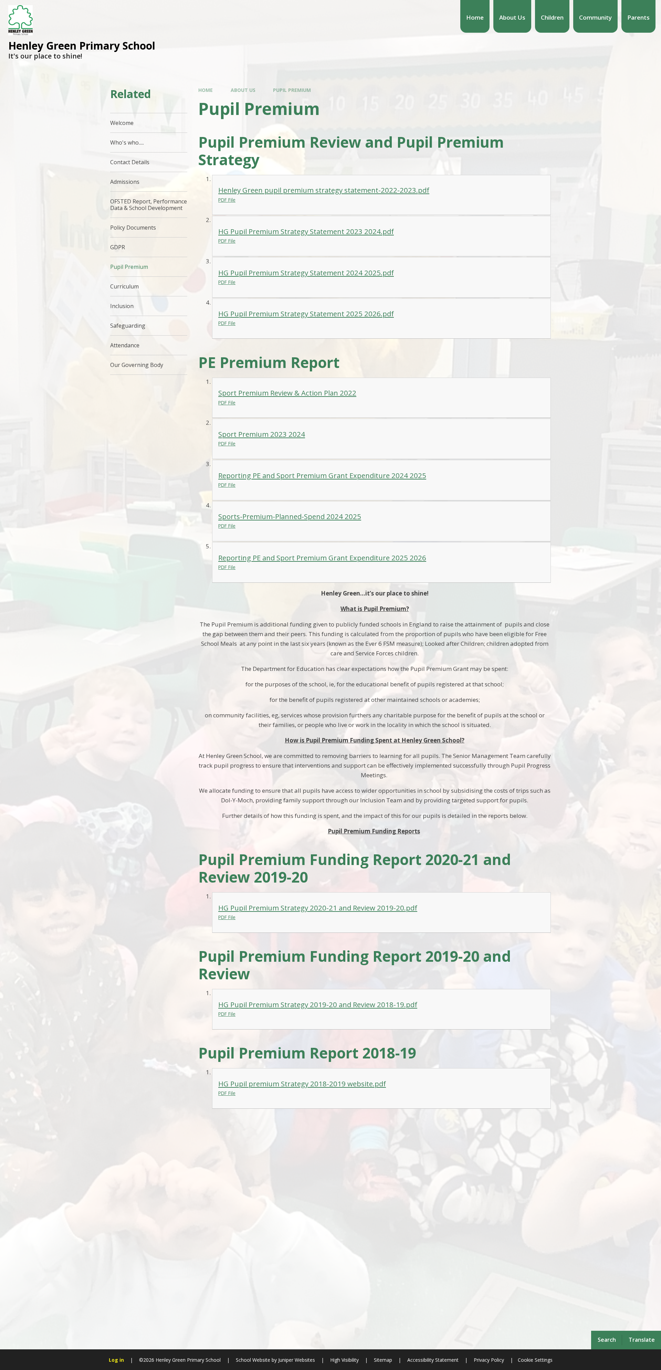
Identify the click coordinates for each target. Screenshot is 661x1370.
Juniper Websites (296, 1360)
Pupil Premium (292, 90)
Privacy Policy (489, 1360)
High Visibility (344, 1360)
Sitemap (383, 1360)
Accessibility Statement (433, 1360)
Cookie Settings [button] (535, 1360)
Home (205, 90)
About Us (243, 90)
